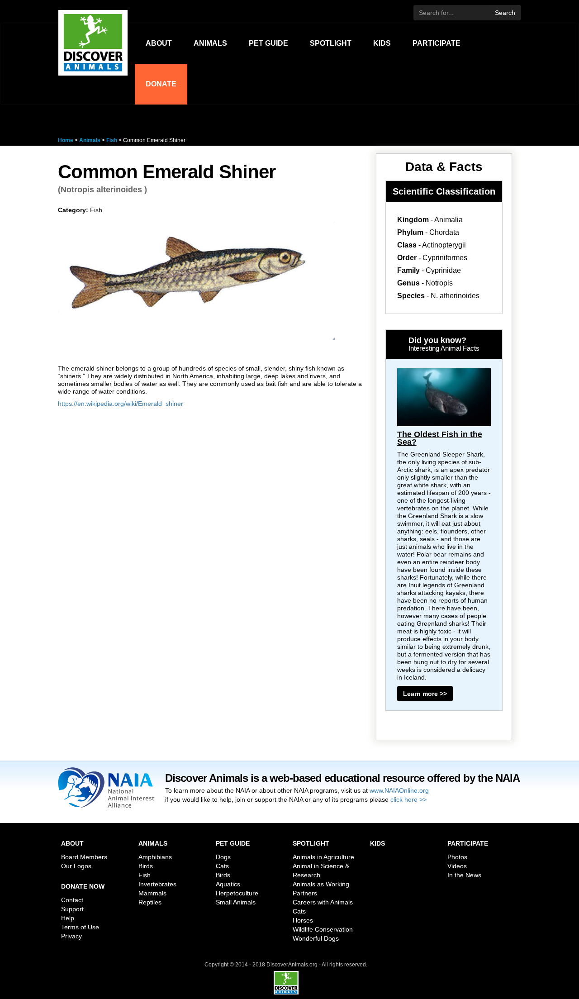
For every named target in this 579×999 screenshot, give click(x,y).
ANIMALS (210, 43)
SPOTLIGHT (330, 43)
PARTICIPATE (436, 43)
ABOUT (159, 43)
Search (505, 12)
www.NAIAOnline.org (399, 790)
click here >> (408, 799)
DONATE (161, 84)
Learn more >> (425, 693)
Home (65, 140)
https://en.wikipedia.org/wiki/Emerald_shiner (120, 403)
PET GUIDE (268, 43)
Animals (89, 140)
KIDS (382, 43)
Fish (112, 140)
